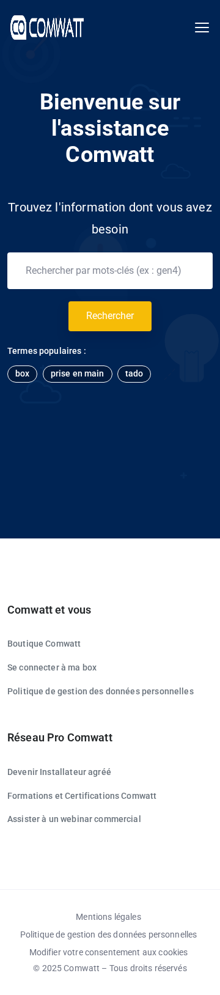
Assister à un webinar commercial (74, 819)
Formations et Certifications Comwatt (81, 796)
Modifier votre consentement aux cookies (108, 952)
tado (134, 373)
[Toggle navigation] (202, 28)
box (22, 373)
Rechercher (110, 315)
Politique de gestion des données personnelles (100, 691)
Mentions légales (108, 917)
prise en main (78, 373)
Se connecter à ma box (52, 667)
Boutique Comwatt (44, 643)
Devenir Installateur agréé (59, 772)
